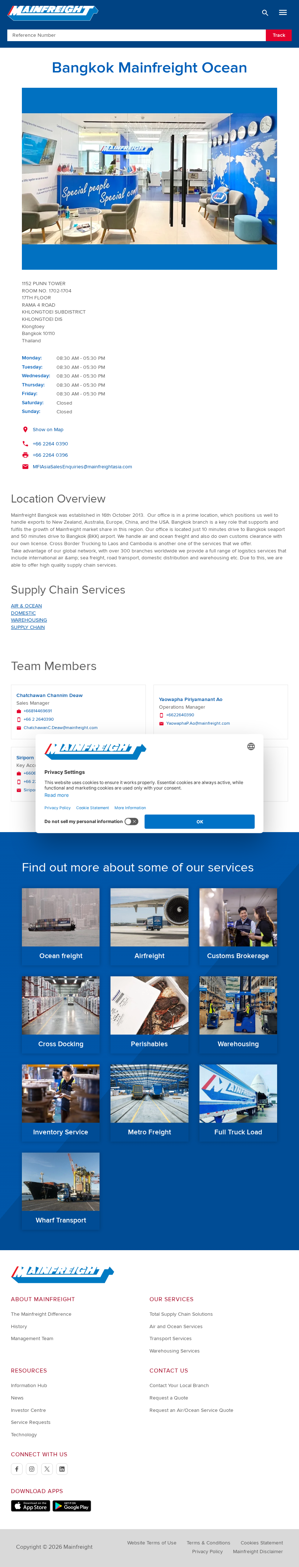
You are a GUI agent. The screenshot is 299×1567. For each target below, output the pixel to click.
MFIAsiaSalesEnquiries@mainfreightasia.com (82, 467)
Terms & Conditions (208, 1543)
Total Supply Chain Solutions (181, 1314)
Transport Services (171, 1338)
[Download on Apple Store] (30, 1510)
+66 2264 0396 (50, 455)
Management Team (32, 1338)
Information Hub (29, 1385)
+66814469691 (38, 711)
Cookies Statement (262, 1543)
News (17, 1398)
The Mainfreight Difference (41, 1314)
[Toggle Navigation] (283, 13)
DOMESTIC (23, 613)
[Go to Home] (62, 1282)
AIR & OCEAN (26, 606)
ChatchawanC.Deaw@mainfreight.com (61, 728)
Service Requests (31, 1422)
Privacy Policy (207, 1551)
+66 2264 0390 (50, 444)
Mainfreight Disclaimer (258, 1551)
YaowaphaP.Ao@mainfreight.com (198, 723)
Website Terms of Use (151, 1543)
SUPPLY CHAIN (28, 627)
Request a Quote (169, 1398)
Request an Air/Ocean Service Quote (191, 1410)
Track (279, 35)
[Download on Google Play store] (71, 1510)
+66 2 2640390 (39, 719)
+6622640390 (180, 715)
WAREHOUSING (29, 620)
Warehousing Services (175, 1351)
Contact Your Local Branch (179, 1385)
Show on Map (48, 429)
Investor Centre (28, 1410)
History (19, 1326)
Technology (24, 1435)
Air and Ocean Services (176, 1326)
